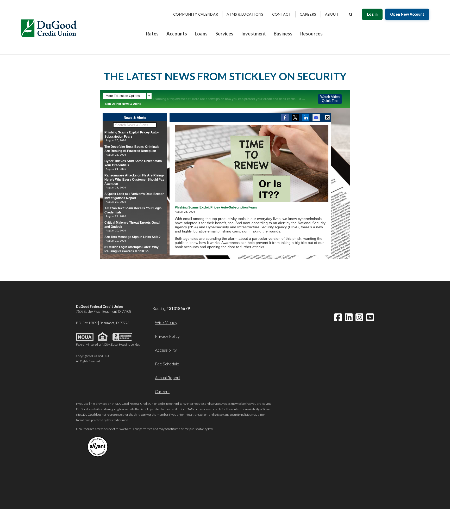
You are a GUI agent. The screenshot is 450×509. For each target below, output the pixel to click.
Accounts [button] (176, 33)
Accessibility (166, 349)
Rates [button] (152, 33)
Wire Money (166, 322)
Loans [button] (201, 33)
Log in (372, 14)
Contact (281, 14)
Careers (308, 14)
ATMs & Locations (245, 14)
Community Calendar (195, 14)
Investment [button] (253, 33)
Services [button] (224, 33)
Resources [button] (311, 33)
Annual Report (167, 377)
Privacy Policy (167, 336)
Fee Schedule (167, 363)
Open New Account (407, 14)
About (332, 14)
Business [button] (283, 33)
